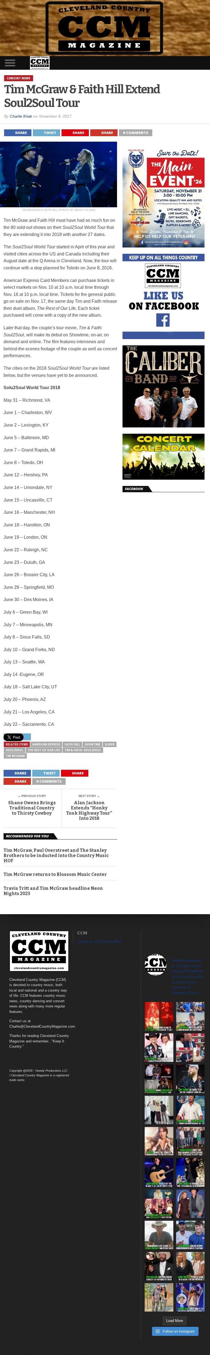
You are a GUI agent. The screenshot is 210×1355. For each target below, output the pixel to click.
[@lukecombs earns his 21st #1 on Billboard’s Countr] (190, 1079)
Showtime (92, 744)
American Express (46, 744)
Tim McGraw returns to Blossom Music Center (55, 874)
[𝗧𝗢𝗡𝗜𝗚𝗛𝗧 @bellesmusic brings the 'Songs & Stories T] (159, 1141)
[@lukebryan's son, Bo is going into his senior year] (190, 1235)
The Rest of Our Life (44, 750)
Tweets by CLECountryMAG (99, 942)
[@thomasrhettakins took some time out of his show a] (190, 1297)
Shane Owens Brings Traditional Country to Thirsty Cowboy (32, 808)
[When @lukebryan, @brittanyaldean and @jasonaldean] (190, 1047)
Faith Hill (72, 744)
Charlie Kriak (21, 116)
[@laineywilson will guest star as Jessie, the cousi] (190, 1266)
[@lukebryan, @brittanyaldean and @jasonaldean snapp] (159, 1110)
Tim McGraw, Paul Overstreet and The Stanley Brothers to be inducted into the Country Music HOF (56, 855)
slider (110, 744)
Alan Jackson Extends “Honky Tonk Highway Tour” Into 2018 (89, 810)
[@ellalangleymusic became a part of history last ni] (159, 1047)
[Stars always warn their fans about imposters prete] (159, 1235)
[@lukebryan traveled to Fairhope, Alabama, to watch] (190, 1016)
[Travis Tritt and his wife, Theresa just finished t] (159, 1297)
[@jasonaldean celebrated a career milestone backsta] (190, 1141)
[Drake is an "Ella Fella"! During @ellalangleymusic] (159, 1016)
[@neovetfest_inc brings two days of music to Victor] (159, 1079)
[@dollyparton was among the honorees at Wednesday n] (159, 1204)
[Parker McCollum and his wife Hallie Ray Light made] (190, 1204)
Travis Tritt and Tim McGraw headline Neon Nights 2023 (53, 891)
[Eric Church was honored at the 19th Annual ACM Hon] (190, 1172)
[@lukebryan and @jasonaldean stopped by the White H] (190, 1110)
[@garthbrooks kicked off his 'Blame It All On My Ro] (159, 1172)
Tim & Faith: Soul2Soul (83, 750)
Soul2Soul (14, 750)
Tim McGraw (15, 756)
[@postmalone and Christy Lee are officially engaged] (159, 1266)
